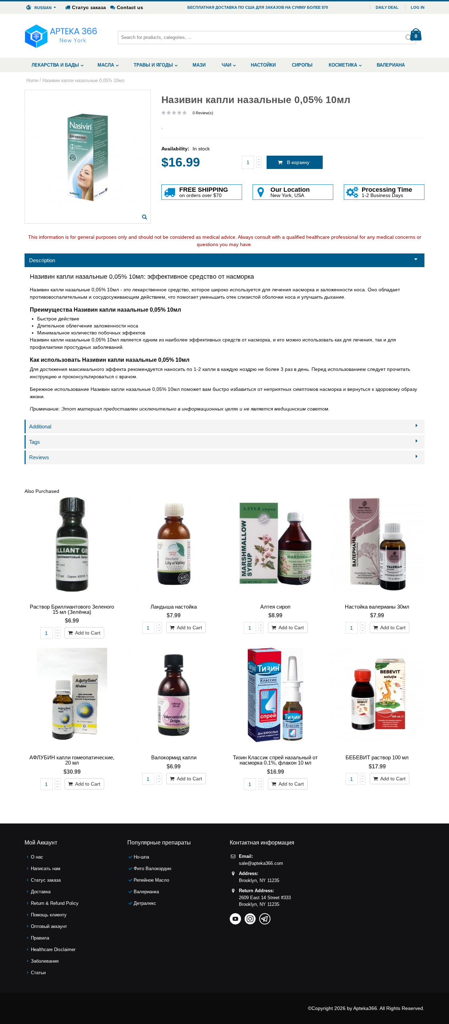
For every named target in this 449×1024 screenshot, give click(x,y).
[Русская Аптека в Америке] (60, 36)
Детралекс (145, 903)
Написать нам (45, 868)
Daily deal (387, 7)
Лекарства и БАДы (55, 65)
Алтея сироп (275, 607)
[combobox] (267, 37)
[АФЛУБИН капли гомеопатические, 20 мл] (72, 699)
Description (42, 260)
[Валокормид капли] (173, 699)
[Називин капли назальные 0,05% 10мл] (144, 217)
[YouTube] (235, 916)
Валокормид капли (173, 757)
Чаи (226, 65)
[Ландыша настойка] (173, 549)
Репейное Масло (151, 880)
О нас (37, 857)
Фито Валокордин (152, 868)
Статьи (38, 972)
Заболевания (45, 961)
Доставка (41, 891)
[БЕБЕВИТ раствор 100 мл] (377, 699)
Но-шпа (141, 857)
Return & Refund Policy (55, 903)
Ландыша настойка (173, 607)
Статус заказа (89, 7)
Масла (106, 65)
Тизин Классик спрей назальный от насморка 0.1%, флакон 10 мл (275, 760)
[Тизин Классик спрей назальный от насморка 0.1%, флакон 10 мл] (275, 699)
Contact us (130, 7)
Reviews (39, 457)
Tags (34, 442)
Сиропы (302, 65)
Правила (40, 938)
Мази (199, 65)
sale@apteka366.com (261, 863)
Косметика (343, 65)
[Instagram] (250, 916)
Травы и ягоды (153, 65)
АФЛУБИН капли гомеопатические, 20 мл (71, 760)
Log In (417, 7)
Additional (40, 426)
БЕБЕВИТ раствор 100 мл (377, 757)
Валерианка (146, 891)
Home (32, 80)
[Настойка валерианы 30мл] (377, 549)
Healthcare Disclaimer (53, 949)
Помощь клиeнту (49, 914)
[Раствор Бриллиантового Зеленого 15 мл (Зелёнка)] (72, 549)
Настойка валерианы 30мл (377, 607)
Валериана (391, 65)
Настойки (263, 65)
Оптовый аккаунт (49, 926)
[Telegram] (264, 916)
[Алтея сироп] (275, 549)
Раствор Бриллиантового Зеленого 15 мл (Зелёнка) (72, 609)
